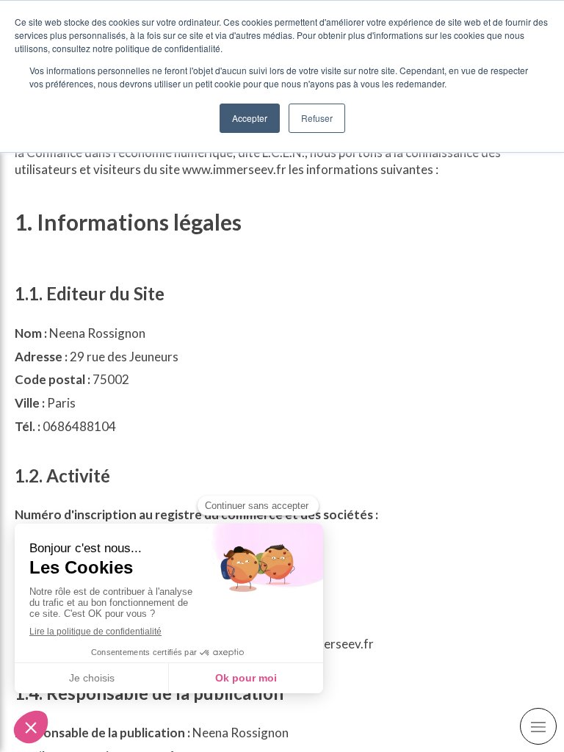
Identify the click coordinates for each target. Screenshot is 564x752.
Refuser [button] (317, 118)
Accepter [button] (249, 118)
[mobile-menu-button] (538, 726)
